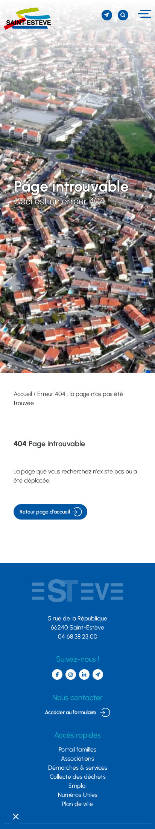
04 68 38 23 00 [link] (77, 636)
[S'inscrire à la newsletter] (107, 15)
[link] (25, 19)
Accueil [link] (23, 393)
